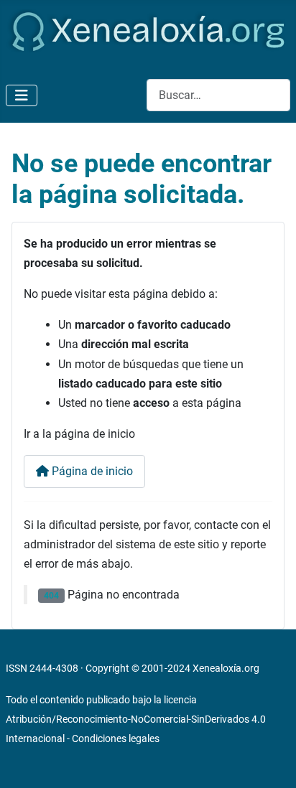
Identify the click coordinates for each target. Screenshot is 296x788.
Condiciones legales (115, 738)
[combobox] (218, 95)
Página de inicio (91, 471)
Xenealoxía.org (226, 668)
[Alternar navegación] (21, 95)
